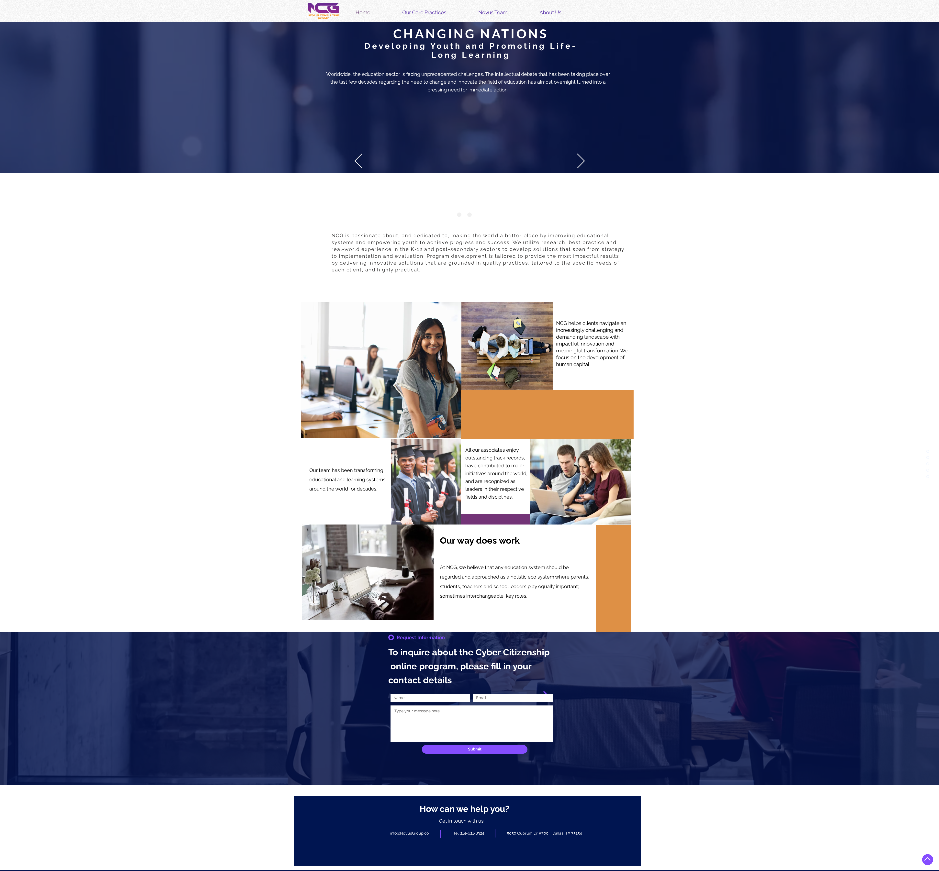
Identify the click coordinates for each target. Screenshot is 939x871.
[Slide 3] (480, 214)
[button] (436, 12)
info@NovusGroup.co (409, 833)
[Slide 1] (459, 214)
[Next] (581, 161)
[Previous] (358, 161)
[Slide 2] (469, 214)
